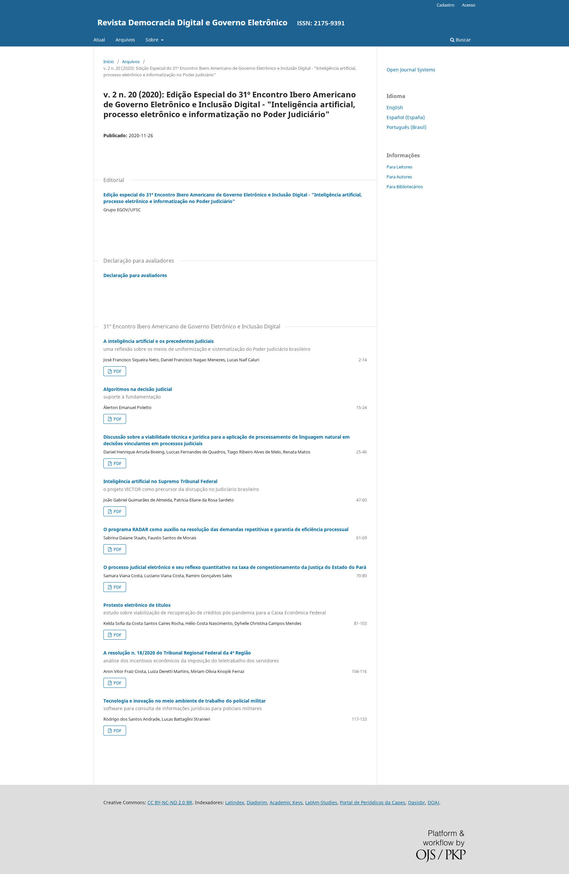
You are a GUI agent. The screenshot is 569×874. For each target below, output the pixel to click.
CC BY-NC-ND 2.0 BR (170, 802)
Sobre (153, 40)
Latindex (234, 802)
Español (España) (406, 117)
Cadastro (445, 5)
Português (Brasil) (406, 127)
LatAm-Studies (321, 802)
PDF (117, 371)
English (395, 107)
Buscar (462, 40)
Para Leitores (399, 167)
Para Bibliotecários (405, 187)
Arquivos (125, 40)
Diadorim (257, 802)
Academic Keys (286, 802)
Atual (99, 40)
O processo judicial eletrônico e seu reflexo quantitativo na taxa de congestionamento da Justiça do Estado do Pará (234, 567)
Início (108, 61)
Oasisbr (416, 802)
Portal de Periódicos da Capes (372, 802)
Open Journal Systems (411, 69)
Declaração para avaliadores (135, 275)
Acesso (468, 5)
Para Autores (399, 177)
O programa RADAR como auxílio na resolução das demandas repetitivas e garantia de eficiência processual (225, 529)
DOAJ (433, 802)
